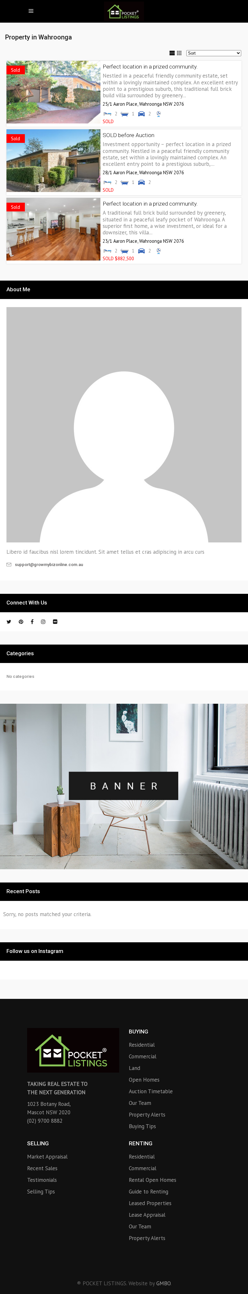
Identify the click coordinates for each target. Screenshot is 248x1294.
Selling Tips (41, 1191)
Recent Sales (42, 1168)
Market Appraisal (47, 1156)
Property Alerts (147, 1114)
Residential (142, 1044)
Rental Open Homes (152, 1179)
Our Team (140, 1103)
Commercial (142, 1056)
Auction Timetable (151, 1091)
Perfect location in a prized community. (150, 66)
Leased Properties (150, 1203)
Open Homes (144, 1079)
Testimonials (42, 1179)
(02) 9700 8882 (45, 1120)
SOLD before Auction (128, 135)
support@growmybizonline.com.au (49, 564)
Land (134, 1068)
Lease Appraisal (147, 1214)
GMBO (163, 1283)
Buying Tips (142, 1126)
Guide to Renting (148, 1191)
